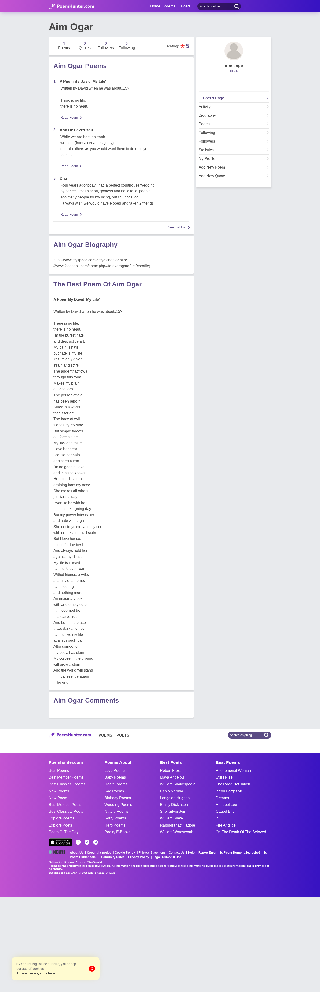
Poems (204, 124)
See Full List (177, 227)
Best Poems (59, 771)
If (217, 818)
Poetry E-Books (117, 832)
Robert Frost (170, 771)
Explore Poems (61, 818)
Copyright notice (99, 852)
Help (191, 852)
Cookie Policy (125, 852)
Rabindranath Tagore (177, 825)
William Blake (171, 818)
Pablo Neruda (171, 791)
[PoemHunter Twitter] (86, 842)
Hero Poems (114, 825)
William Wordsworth (176, 832)
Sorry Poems (115, 818)
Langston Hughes (175, 798)
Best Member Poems (66, 777)
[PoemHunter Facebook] (78, 842)
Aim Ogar (233, 66)
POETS (122, 735)
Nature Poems (116, 811)
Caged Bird (225, 811)
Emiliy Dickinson (174, 805)
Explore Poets (60, 825)
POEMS (105, 735)
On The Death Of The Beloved (241, 832)
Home (155, 6)
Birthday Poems (117, 798)
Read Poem (69, 117)
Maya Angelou (172, 777)
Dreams (222, 798)
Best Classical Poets (66, 811)
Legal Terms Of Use (167, 857)
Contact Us (176, 852)
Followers (207, 141)
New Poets (58, 798)
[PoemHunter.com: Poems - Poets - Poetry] (71, 6)
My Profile (207, 159)
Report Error (207, 852)
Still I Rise (224, 777)
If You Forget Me (229, 791)
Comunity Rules (112, 857)
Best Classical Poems (67, 784)
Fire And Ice (226, 825)
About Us (76, 852)
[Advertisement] (70, 944)
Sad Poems (114, 791)
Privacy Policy (138, 857)
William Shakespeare (178, 784)
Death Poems (115, 784)
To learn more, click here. (36, 973)
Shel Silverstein (173, 811)
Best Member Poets (65, 805)
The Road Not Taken (233, 784)
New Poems (59, 791)
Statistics (206, 150)
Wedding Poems (118, 805)
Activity (205, 107)
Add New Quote (212, 176)
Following (207, 133)
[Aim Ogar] (234, 51)
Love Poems (114, 771)
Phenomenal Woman (233, 771)
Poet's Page (213, 98)
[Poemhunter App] (60, 842)
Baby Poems (115, 777)
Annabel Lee (226, 805)
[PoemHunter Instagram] (95, 842)
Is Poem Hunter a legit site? (240, 852)
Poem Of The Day (63, 832)
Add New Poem (212, 167)
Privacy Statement (152, 852)
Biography (207, 115)
